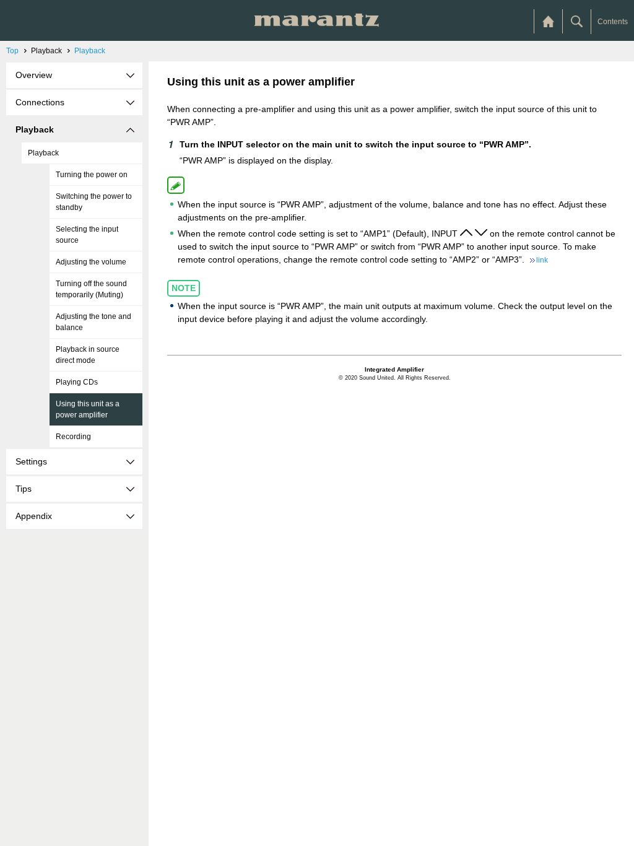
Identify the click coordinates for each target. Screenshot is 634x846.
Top (12, 50)
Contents (612, 21)
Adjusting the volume (91, 262)
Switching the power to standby (94, 202)
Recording (73, 436)
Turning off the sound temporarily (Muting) (91, 289)
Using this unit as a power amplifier (87, 409)
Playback (89, 50)
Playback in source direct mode (87, 355)
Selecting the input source (87, 235)
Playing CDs (77, 382)
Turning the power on (92, 174)
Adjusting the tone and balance (93, 322)
